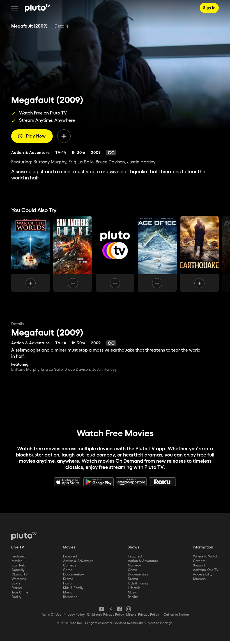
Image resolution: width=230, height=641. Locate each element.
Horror (68, 583)
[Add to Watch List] (64, 136)
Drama (17, 588)
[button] (14, 8)
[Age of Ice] (157, 254)
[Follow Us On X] (110, 609)
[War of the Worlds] (30, 254)
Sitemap (199, 579)
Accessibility (202, 574)
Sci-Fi (16, 583)
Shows (133, 547)
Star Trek (18, 565)
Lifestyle (134, 588)
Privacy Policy (74, 615)
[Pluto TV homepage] (24, 536)
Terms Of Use (51, 615)
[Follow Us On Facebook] (119, 609)
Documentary (73, 574)
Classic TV (20, 574)
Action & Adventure (78, 561)
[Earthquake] (199, 254)
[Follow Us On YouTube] (101, 609)
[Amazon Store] (131, 481)
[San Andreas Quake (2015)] (72, 254)
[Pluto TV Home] (37, 8)
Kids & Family (73, 588)
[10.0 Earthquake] (115, 254)
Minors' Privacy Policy (142, 615)
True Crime (20, 592)
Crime (67, 570)
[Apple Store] (67, 481)
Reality (16, 597)
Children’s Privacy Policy (105, 615)
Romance (70, 597)
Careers (199, 561)
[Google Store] (98, 481)
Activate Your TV (206, 570)
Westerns (19, 579)
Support (199, 565)
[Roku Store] (162, 481)
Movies (17, 561)
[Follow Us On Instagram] (128, 609)
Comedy (18, 570)
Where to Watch (205, 556)
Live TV (17, 547)
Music (67, 592)
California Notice (176, 615)
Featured (18, 556)
